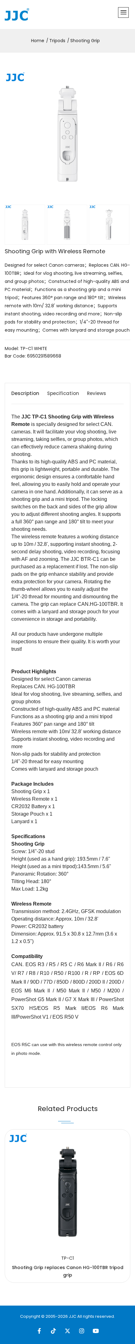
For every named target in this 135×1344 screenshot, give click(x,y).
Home (37, 40)
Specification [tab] (63, 393)
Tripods (57, 40)
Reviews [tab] (96, 393)
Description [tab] (25, 393)
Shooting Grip (85, 40)
